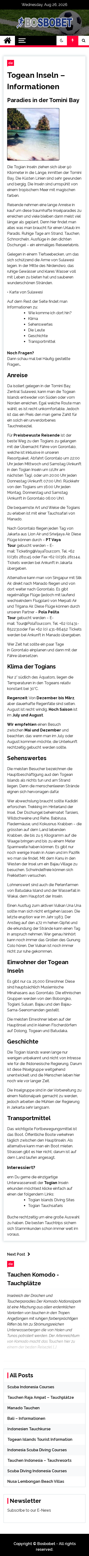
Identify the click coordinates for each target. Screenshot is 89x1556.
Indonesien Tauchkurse (29, 1429)
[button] (61, 40)
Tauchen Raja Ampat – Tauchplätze (40, 1397)
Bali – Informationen (26, 1418)
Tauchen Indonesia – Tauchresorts (39, 1460)
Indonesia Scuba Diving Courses (37, 1450)
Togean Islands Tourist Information (39, 1439)
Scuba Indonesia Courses (30, 1387)
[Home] (7, 40)
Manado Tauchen (23, 1408)
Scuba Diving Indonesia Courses (37, 1471)
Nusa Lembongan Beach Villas (35, 1481)
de (10, 63)
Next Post (16, 1254)
